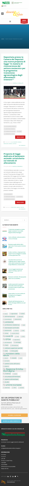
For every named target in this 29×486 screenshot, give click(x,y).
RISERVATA (24, 21)
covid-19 (9, 336)
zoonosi (22, 387)
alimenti (21, 316)
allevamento (9, 194)
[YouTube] (13, 476)
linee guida (14, 351)
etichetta (20, 196)
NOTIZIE (14, 143)
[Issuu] (18, 476)
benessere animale (10, 128)
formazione (15, 345)
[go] (24, 220)
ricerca (7, 374)
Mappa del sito (4, 468)
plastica (7, 366)
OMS (21, 358)
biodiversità (8, 330)
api (24, 325)
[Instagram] (10, 476)
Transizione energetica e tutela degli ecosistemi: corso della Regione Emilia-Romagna (16, 231)
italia (6, 351)
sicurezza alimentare (12, 376)
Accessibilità (4, 464)
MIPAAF (6, 358)
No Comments (22, 145)
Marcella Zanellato (18, 83)
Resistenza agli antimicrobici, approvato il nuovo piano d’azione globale (17, 246)
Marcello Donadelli (17, 166)
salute (15, 373)
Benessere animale (8, 143)
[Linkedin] (8, 476)
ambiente (9, 322)
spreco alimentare (11, 379)
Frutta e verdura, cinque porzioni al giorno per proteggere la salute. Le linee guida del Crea (17, 253)
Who (15, 387)
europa (18, 342)
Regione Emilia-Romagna (13, 370)
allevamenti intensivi (11, 126)
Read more (20, 137)
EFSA (8, 339)
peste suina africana (12, 363)
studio (7, 382)
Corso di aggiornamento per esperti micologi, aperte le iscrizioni (15, 270)
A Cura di (3, 456)
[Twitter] (15, 476)
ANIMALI (20, 142)
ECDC (23, 336)
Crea (17, 336)
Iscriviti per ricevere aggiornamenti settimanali (12, 442)
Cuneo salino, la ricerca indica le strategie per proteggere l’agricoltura (16, 295)
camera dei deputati (10, 131)
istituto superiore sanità (13, 348)
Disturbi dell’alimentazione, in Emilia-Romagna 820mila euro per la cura (17, 302)
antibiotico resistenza (12, 325)
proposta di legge (10, 133)
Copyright (3, 462)
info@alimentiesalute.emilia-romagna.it (10, 448)
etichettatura (8, 342)
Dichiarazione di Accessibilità (8, 466)
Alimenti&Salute (8, 319)
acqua (6, 313)
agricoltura (14, 313)
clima (19, 131)
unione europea (13, 385)
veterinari (7, 387)
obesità (14, 358)
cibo (23, 330)
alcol (22, 313)
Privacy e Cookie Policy (6, 460)
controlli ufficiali (15, 333)
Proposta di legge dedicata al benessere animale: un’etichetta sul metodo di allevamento (14, 158)
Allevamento (14, 142)
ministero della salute (11, 355)
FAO (6, 345)
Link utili (3, 458)
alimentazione (10, 316)
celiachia (17, 330)
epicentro (17, 339)
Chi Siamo (3, 454)
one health (7, 360)
